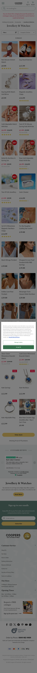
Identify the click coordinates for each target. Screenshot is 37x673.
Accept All (18, 347)
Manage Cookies (19, 342)
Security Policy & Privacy (14, 337)
